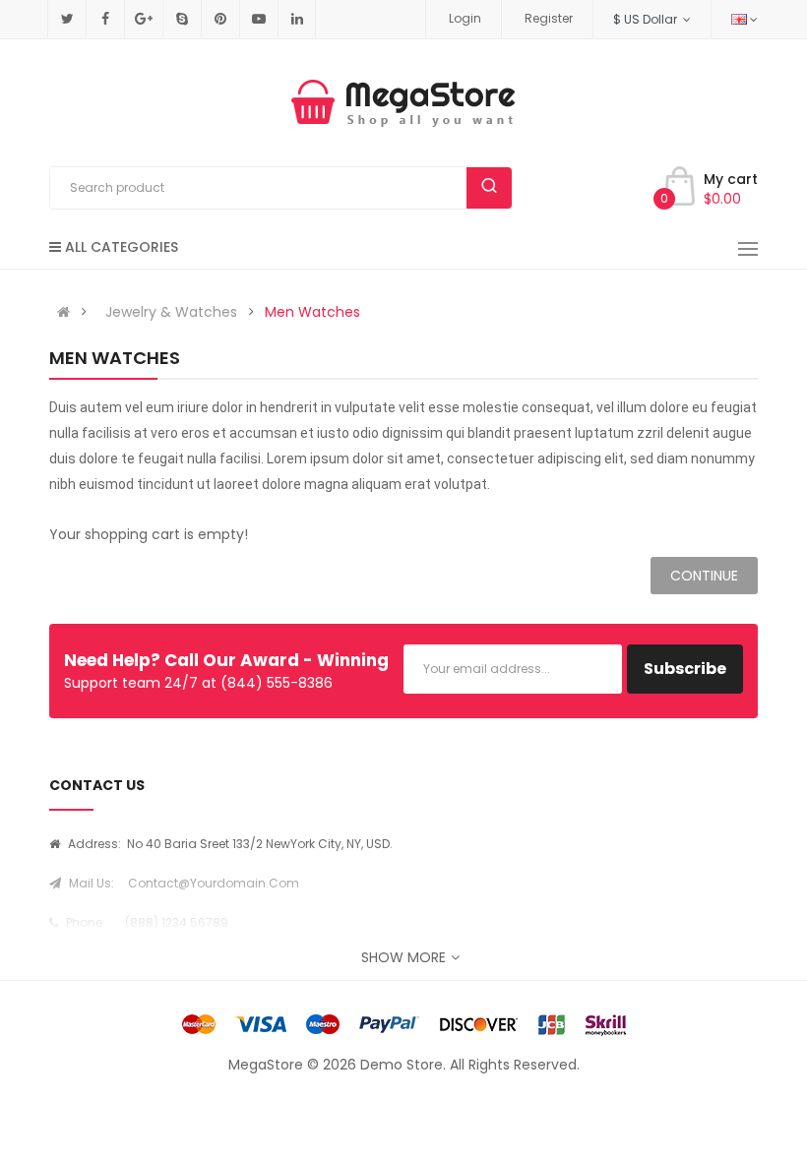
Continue (704, 575)
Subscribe (685, 668)
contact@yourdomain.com (213, 883)
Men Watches (312, 312)
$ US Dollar (648, 19)
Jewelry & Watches (171, 312)
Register (549, 18)
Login (465, 18)
